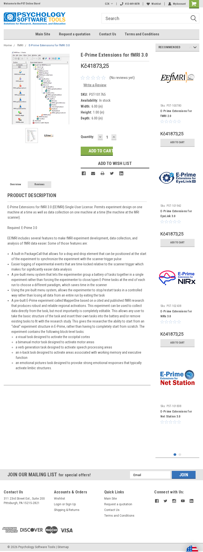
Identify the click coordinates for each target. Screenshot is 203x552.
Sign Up (71, 504)
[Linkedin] (121, 173)
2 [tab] (179, 454)
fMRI (20, 45)
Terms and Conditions (142, 34)
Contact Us (107, 34)
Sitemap (63, 547)
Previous (9, 87)
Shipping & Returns (66, 510)
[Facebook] (84, 173)
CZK (107, 3)
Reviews (39, 184)
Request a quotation (74, 34)
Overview (15, 184)
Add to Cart (177, 142)
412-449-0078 (132, 3)
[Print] (102, 173)
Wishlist (156, 3)
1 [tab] (175, 454)
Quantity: (87, 137)
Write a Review (94, 85)
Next (72, 87)
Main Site (42, 34)
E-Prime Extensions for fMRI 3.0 (49, 45)
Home (8, 45)
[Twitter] (112, 173)
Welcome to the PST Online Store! (22, 3)
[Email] (93, 173)
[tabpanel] (177, 102)
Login (57, 504)
